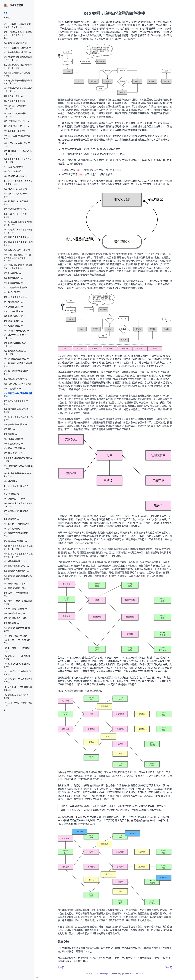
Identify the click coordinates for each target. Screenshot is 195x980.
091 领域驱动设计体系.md (15, 583)
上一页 (61, 967)
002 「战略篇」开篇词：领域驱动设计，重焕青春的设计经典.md (18, 35)
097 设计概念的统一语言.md (16, 618)
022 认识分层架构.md (13, 166)
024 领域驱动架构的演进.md (16, 176)
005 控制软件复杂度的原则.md (18, 52)
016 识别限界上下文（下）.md (17, 126)
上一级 (7, 17)
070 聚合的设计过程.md (14, 453)
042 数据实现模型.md (13, 292)
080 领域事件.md (12, 519)
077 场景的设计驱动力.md (15, 498)
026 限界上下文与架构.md (15, 189)
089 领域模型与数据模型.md (17, 571)
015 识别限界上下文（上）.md (17, 121)
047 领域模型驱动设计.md (15, 316)
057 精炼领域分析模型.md (15, 379)
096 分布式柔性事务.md (15, 613)
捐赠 (6, 710)
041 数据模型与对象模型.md (16, 287)
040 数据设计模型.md (14, 282)
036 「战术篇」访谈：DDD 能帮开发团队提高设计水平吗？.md (17, 257)
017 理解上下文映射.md (14, 130)
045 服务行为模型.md (14, 306)
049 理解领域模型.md (14, 325)
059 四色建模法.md (13, 388)
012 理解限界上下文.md (14, 101)
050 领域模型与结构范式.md (17, 330)
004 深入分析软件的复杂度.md (18, 47)
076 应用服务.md (11, 494)
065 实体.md (10, 429)
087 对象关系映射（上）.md (16, 561)
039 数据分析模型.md (14, 278)
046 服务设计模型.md (14, 311)
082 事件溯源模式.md (13, 528)
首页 (6, 13)
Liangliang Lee (104, 974)
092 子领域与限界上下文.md (16, 588)
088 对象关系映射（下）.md (17, 566)
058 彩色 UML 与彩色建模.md (17, 384)
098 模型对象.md (12, 623)
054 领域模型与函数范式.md (17, 358)
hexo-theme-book (135, 974)
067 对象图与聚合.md (13, 438)
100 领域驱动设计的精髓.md (16, 635)
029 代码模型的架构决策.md (16, 209)
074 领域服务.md (11, 481)
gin (123, 974)
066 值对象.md (11, 434)
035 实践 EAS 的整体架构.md (17, 249)
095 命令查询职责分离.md (16, 608)
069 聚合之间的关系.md (15, 448)
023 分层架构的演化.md (14, 171)
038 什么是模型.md (13, 273)
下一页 (168, 967)
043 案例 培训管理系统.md (16, 297)
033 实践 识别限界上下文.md (17, 237)
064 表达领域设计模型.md (16, 424)
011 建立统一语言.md (13, 96)
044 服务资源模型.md (14, 302)
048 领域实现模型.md (14, 321)
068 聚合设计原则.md (14, 443)
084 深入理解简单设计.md (16, 541)
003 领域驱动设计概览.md (16, 43)
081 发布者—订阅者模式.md (16, 523)
